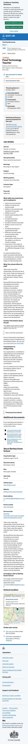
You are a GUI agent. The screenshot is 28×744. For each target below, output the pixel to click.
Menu (4, 45)
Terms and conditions (9, 710)
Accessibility (6, 713)
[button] (17, 609)
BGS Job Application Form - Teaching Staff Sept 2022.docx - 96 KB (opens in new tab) (14, 441)
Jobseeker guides (7, 664)
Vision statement (7, 717)
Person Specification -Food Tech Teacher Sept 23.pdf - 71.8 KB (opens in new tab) (14, 435)
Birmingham (9, 638)
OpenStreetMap (17, 622)
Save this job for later (13, 81)
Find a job (5, 661)
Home (4, 53)
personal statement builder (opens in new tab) (14, 126)
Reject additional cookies (14, 27)
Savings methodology (9, 715)
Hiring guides (6, 685)
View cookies (14, 31)
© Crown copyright (14, 740)
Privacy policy (13, 708)
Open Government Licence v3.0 (12, 725)
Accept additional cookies (14, 23)
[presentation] (14, 609)
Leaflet (6, 622)
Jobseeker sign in (7, 658)
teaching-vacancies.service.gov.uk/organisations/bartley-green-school (14, 516)
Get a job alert (10, 631)
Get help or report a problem (11, 695)
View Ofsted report (10, 485)
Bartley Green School (12, 599)
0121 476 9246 (8, 507)
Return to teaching (8, 667)
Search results (11, 53)
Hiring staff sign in (8, 682)
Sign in (4, 39)
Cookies (4, 708)
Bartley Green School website (13, 492)
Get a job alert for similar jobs (14, 75)
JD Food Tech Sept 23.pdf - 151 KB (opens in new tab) (14, 431)
